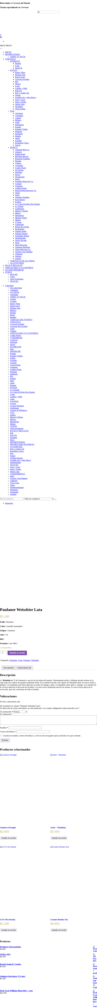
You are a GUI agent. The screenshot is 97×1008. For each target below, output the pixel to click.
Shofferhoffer (20, 238)
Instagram (9, 503)
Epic (12, 349)
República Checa (22, 143)
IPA (16, 82)
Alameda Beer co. (22, 150)
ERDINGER (15, 351)
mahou (13, 415)
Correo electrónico (8, 732)
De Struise (19, 170)
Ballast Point (20, 154)
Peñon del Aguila (22, 227)
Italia (12, 381)
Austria (18, 118)
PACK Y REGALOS (13, 265)
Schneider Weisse (22, 236)
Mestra (13, 424)
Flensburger (20, 177)
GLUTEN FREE (17, 263)
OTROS (8, 272)
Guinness (19, 186)
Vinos (12, 277)
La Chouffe (14, 390)
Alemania (19, 113)
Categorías (9, 285)
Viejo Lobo (14, 483)
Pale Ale (18, 91)
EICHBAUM (15, 347)
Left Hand (14, 401)
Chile (17, 122)
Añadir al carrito (17, 653)
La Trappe (19, 206)
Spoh (17, 243)
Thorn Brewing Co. (23, 249)
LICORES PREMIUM (14, 270)
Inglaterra (19, 134)
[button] (6, 45)
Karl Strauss (20, 200)
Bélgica (18, 120)
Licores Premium (17, 406)
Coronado (19, 165)
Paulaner (13, 438)
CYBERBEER (16, 338)
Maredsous (19, 215)
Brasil (12, 315)
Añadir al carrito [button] (8, 838)
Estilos (12, 358)
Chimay (18, 163)
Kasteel (18, 202)
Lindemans (19, 209)
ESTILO (13, 70)
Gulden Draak (21, 188)
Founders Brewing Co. (24, 181)
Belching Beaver (22, 156)
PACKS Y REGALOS (19, 431)
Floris (17, 179)
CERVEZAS (10, 59)
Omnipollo (19, 224)
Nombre (4, 728)
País (11, 433)
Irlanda (18, 136)
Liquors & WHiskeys (18, 410)
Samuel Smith (20, 231)
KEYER (13, 388)
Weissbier (19, 107)
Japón (17, 138)
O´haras (18, 222)
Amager (18, 152)
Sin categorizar (16, 288)
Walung (18, 256)
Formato (13, 360)
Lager (17, 86)
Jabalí (17, 193)
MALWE (14, 274)
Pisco (12, 440)
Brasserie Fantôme (22, 159)
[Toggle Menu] (1, 48)
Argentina (19, 116)
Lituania (18, 141)
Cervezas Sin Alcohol (18, 326)
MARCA (14, 147)
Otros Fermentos (16, 279)
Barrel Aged (20, 77)
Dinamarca (19, 125)
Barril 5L (18, 68)
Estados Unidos (21, 129)
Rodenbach (19, 229)
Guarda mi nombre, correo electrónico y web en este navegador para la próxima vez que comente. (42, 736)
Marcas (13, 419)
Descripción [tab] (9, 668)
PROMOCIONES (12, 54)
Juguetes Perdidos (22, 197)
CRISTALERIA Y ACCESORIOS (19, 268)
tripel (12, 476)
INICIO (8, 52)
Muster (18, 220)
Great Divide (15, 365)
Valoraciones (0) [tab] (24, 668)
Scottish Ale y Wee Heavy (25, 97)
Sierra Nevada (21, 240)
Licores (13, 403)
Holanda (18, 131)
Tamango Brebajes (22, 247)
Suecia (17, 145)
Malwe (18, 84)
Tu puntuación (6, 712)
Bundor (18, 161)
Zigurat (18, 259)
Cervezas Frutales (22, 79)
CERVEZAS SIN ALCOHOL (22, 261)
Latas (17, 66)
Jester (17, 195)
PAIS (12, 111)
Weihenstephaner (17, 487)
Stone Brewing (21, 245)
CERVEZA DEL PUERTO (21, 320)
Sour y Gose (20, 100)
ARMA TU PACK (17, 57)
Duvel (17, 175)
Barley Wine (20, 72)
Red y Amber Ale (22, 93)
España (18, 127)
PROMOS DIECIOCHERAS (22, 444)
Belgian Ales (20, 75)
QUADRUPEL (16, 447)
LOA (12, 413)
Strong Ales (20, 104)
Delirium (18, 172)
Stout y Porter (20, 102)
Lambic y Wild (21, 88)
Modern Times (21, 218)
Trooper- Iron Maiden (23, 252)
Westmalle (14, 492)
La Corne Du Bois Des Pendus (27, 204)
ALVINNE (14, 292)
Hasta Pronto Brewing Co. (25, 190)
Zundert (13, 494)
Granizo (18, 184)
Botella (18, 63)
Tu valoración (6, 714)
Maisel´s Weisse (21, 211)
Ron (12, 453)
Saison (17, 95)
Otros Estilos (20, 109)
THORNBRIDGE (17, 474)
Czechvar (14, 340)
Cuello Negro (20, 168)
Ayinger (13, 301)
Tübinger (18, 254)
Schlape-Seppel (21, 234)
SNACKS (14, 281)
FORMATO (15, 61)
